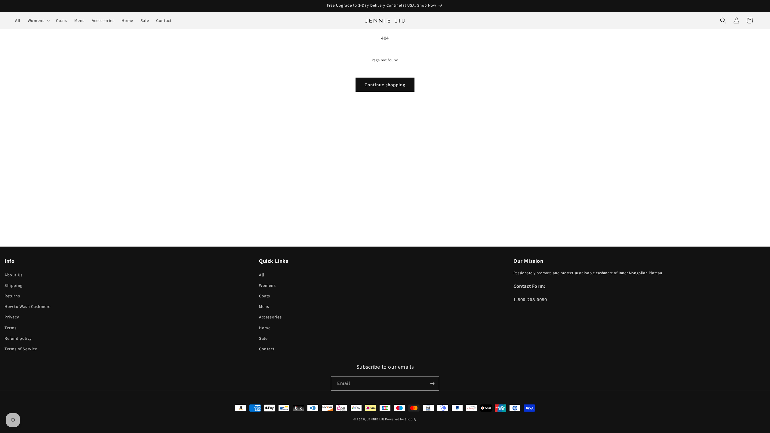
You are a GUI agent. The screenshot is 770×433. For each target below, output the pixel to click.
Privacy (12, 317)
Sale (263, 338)
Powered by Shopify (401, 419)
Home (264, 327)
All (261, 275)
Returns (12, 296)
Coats (264, 296)
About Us (14, 275)
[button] (38, 20)
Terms (11, 327)
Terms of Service (21, 349)
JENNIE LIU (375, 419)
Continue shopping (385, 85)
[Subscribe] (432, 383)
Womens (267, 285)
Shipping (14, 285)
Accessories (270, 317)
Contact (266, 349)
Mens (264, 306)
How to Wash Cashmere (28, 306)
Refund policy (18, 338)
